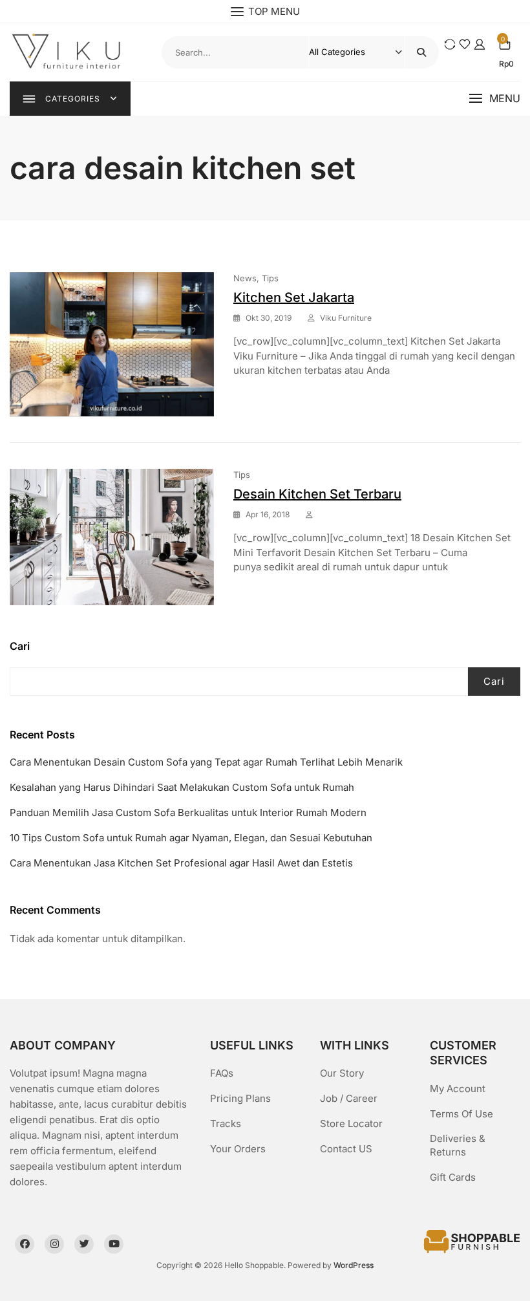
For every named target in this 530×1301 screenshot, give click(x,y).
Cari (20, 646)
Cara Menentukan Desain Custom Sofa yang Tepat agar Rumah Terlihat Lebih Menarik (206, 762)
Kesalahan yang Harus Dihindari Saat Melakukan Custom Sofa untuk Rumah (182, 787)
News (245, 278)
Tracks (225, 1123)
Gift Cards (453, 1177)
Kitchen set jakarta (293, 297)
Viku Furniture (346, 318)
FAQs (221, 1073)
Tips (270, 278)
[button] (494, 98)
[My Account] (479, 44)
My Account (457, 1088)
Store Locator (351, 1123)
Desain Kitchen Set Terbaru (317, 494)
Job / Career (348, 1098)
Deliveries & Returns (457, 1145)
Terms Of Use (461, 1114)
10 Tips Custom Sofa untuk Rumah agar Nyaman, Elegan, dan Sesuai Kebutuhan (191, 838)
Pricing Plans (240, 1098)
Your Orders (238, 1149)
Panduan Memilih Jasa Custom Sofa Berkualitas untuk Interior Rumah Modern (188, 812)
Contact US (346, 1149)
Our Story (342, 1073)
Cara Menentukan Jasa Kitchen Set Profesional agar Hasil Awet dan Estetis (181, 863)
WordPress (354, 1265)
